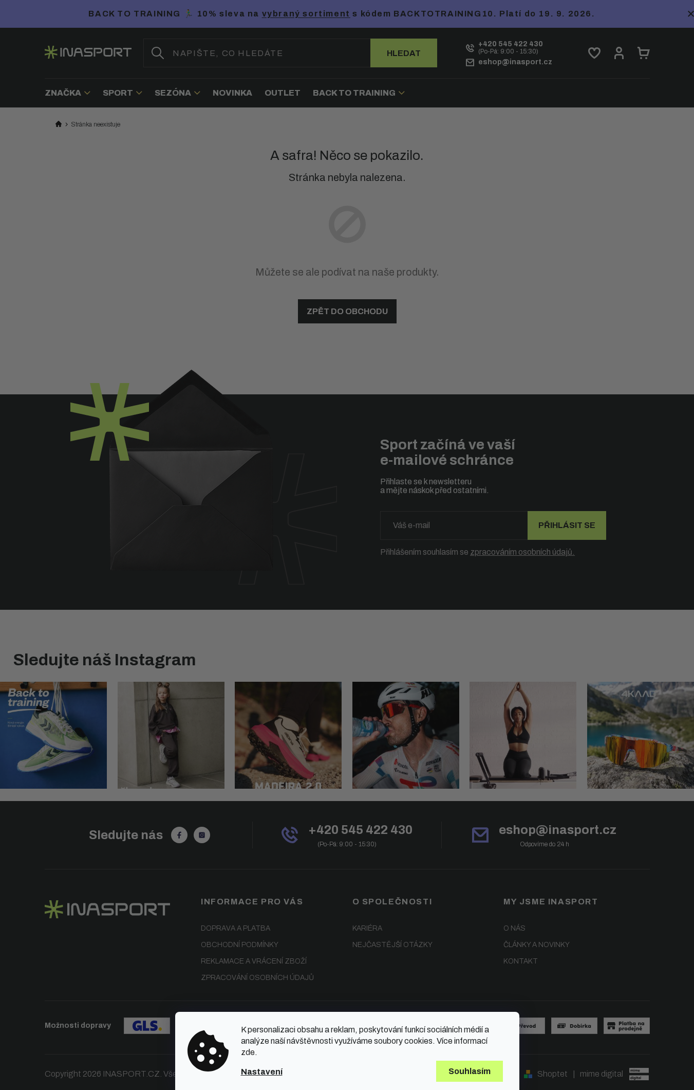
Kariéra (367, 928)
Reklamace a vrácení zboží (254, 961)
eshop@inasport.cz (557, 830)
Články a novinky (536, 945)
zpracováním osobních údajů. (522, 552)
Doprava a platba (235, 928)
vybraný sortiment (306, 13)
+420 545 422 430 (360, 830)
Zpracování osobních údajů (257, 978)
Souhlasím (469, 1071)
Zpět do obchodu (347, 311)
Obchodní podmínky (239, 945)
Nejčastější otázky (392, 945)
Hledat (404, 53)
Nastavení (262, 1071)
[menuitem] (71, 93)
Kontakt (520, 961)
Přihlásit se (566, 525)
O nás (514, 928)
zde (248, 1052)
